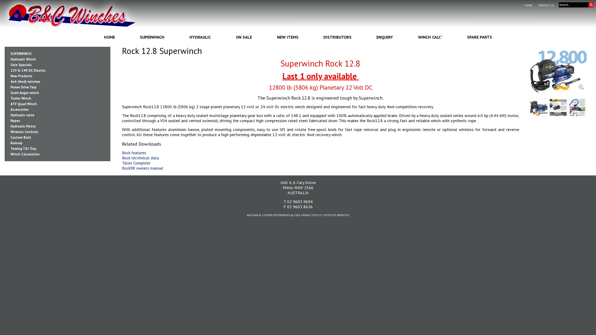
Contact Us (546, 5)
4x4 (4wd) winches (25, 81)
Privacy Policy (311, 215)
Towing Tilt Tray (23, 148)
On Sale (244, 37)
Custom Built (20, 137)
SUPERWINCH (20, 53)
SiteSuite (330, 215)
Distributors (337, 37)
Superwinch (152, 37)
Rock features (134, 152)
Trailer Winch (20, 98)
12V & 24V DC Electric (28, 70)
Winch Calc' (430, 37)
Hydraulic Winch (23, 59)
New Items (287, 37)
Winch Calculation (25, 154)
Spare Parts (479, 37)
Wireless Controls (24, 132)
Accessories (19, 109)
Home (528, 5)
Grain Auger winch (24, 92)
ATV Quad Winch (23, 104)
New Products (21, 76)
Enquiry (384, 37)
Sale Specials (21, 65)
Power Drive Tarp (23, 87)
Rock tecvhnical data (140, 158)
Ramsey (16, 143)
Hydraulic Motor (23, 126)
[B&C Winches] (71, 18)
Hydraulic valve (22, 115)
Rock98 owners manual (142, 168)
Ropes (15, 120)
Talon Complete (136, 163)
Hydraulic (200, 37)
